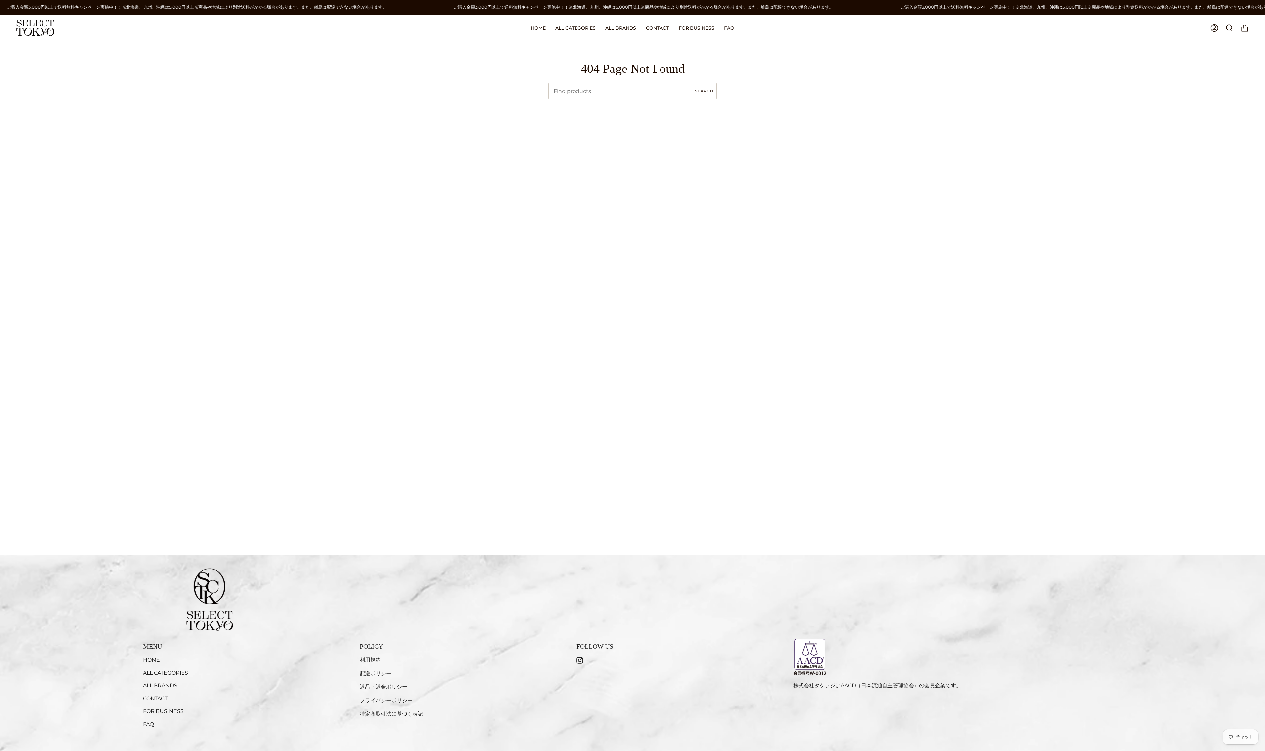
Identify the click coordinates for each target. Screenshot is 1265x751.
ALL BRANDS (160, 685)
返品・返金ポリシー (383, 687)
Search (704, 91)
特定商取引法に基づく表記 (391, 714)
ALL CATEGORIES (165, 673)
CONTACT (155, 698)
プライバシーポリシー (386, 700)
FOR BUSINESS (163, 711)
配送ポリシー (375, 673)
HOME (151, 660)
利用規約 (370, 660)
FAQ (148, 724)
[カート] (1244, 28)
